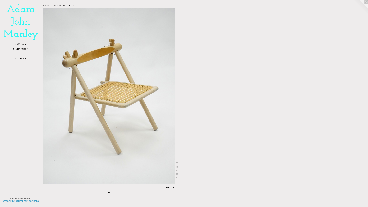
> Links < (20, 58)
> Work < (21, 44)
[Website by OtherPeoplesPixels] (360, 7)
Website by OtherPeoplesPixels (21, 201)
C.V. (20, 53)
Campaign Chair (69, 5)
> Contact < (20, 48)
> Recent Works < (51, 5)
